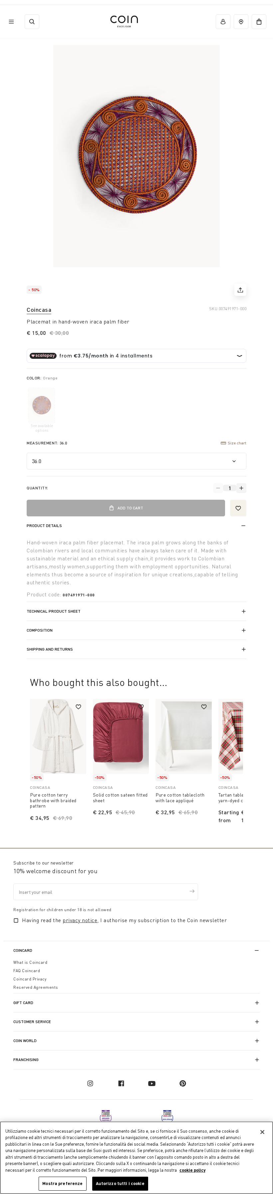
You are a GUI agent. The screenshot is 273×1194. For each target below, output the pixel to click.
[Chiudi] (262, 1132)
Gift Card (23, 1002)
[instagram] (90, 1083)
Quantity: (37, 487)
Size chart (237, 442)
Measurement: (47, 442)
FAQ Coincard (26, 970)
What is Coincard (30, 962)
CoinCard (22, 950)
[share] (240, 290)
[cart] (259, 21)
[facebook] (121, 1083)
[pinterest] (183, 1083)
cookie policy (192, 1170)
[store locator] (241, 21)
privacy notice (80, 920)
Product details (44, 525)
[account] (223, 21)
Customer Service (32, 1021)
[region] (136, 1157)
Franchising (26, 1059)
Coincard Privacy (29, 978)
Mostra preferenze (62, 1183)
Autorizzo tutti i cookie (120, 1183)
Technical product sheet (54, 611)
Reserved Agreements (35, 987)
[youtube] (152, 1083)
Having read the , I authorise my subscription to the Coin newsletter (124, 920)
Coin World (25, 1040)
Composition (40, 630)
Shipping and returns (50, 649)
